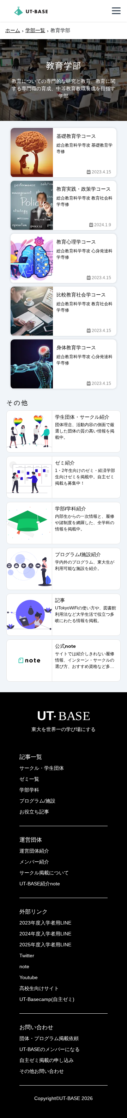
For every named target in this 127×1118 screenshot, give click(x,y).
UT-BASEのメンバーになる (49, 1049)
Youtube (28, 977)
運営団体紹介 (34, 851)
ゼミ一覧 (29, 779)
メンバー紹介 (34, 862)
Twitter (26, 955)
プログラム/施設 (37, 801)
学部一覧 (35, 30)
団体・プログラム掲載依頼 (49, 1038)
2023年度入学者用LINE (45, 923)
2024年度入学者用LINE (45, 933)
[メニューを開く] (116, 11)
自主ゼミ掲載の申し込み (46, 1060)
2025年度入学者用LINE (45, 944)
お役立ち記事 (34, 812)
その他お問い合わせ (41, 1071)
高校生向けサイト (39, 988)
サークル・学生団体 (41, 768)
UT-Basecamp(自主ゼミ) (46, 999)
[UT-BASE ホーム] (30, 11)
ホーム (12, 30)
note (24, 966)
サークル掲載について (44, 873)
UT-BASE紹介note (39, 883)
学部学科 (29, 790)
